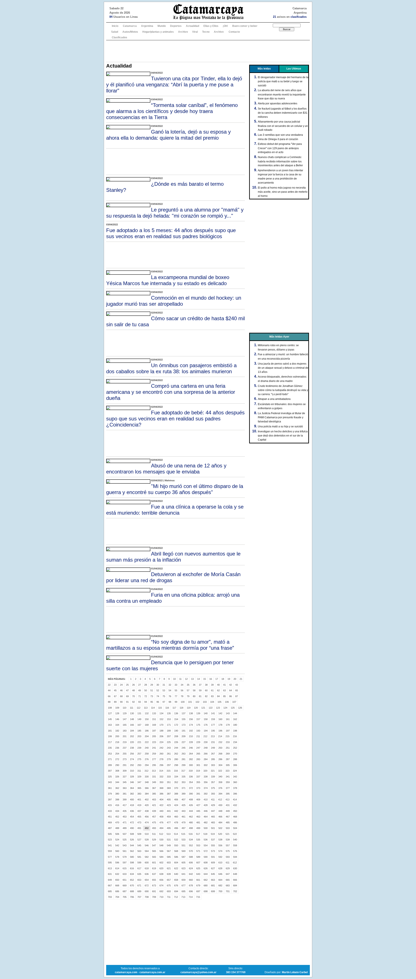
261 (169, 753)
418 (132, 805)
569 (183, 851)
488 (117, 828)
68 (121, 696)
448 (220, 811)
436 (132, 811)
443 (183, 811)
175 (198, 725)
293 (139, 765)
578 (117, 857)
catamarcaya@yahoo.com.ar (198, 972)
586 (176, 857)
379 (110, 793)
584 (161, 857)
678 (191, 885)
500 (206, 828)
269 (228, 753)
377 (228, 788)
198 (235, 730)
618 (147, 868)
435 (125, 811)
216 (235, 736)
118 (181, 707)
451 (110, 816)
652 (132, 880)
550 (176, 845)
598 (132, 862)
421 (154, 805)
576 (235, 851)
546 (147, 845)
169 (154, 725)
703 (110, 897)
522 (235, 834)
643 (198, 874)
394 (220, 793)
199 (110, 736)
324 (235, 770)
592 (220, 857)
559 (110, 851)
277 (154, 759)
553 (198, 845)
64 (230, 690)
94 (145, 702)
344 (117, 782)
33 (176, 684)
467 (228, 816)
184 (132, 730)
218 (117, 742)
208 (176, 736)
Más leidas (264, 68)
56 (182, 690)
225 (169, 742)
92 (133, 702)
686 (117, 891)
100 (183, 702)
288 (235, 759)
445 (198, 811)
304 (220, 765)
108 (110, 707)
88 (109, 702)
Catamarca (130, 25)
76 (170, 696)
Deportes (176, 25)
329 (139, 776)
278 (161, 759)
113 (146, 707)
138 (191, 713)
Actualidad (192, 25)
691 (154, 891)
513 (169, 834)
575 (228, 851)
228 (191, 742)
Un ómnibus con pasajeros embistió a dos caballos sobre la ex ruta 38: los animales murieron (171, 368)
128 (117, 713)
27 (139, 684)
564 (147, 851)
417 (125, 805)
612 (235, 862)
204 (147, 736)
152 (161, 719)
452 (117, 816)
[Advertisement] (208, 51)
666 (235, 880)
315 (169, 770)
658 (176, 880)
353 (183, 782)
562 (132, 851)
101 (190, 702)
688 (132, 891)
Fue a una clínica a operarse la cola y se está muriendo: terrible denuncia (175, 510)
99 (176, 702)
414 (235, 799)
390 (191, 793)
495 (169, 828)
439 (154, 811)
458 (161, 816)
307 (110, 770)
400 (132, 799)
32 (170, 684)
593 (228, 857)
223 (154, 742)
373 (198, 788)
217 (110, 742)
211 (198, 736)
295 (154, 765)
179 (228, 725)
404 (161, 799)
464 (206, 816)
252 (235, 747)
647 (228, 874)
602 (161, 862)
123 (218, 707)
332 (161, 776)
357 (213, 782)
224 (161, 742)
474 (147, 822)
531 (169, 839)
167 (139, 725)
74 (157, 696)
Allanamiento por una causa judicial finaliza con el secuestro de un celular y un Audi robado (283, 125)
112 (138, 707)
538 (220, 839)
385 (154, 793)
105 (219, 702)
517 (198, 834)
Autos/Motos (130, 31)
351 (169, 782)
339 (213, 776)
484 (220, 822)
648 (235, 874)
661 (198, 880)
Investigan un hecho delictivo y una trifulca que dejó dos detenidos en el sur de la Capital (283, 435)
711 (169, 897)
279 (169, 759)
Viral (195, 31)
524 (117, 839)
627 (213, 868)
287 (228, 759)
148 (132, 719)
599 (139, 862)
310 (132, 770)
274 (132, 759)
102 (197, 702)
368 (161, 788)
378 (235, 788)
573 (213, 851)
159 (213, 719)
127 (110, 713)
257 (139, 753)
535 (198, 839)
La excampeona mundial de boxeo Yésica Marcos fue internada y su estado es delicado (167, 280)
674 (161, 885)
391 (198, 793)
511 (154, 834)
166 (132, 725)
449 (228, 811)
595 (110, 862)
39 (212, 684)
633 (125, 874)
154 (176, 719)
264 (191, 753)
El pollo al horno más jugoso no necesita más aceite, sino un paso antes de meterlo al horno (282, 191)
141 (213, 713)
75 (163, 696)
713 (183, 897)
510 (147, 834)
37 (200, 684)
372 (191, 788)
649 (110, 880)
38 (206, 684)
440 (161, 811)
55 (176, 690)
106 (227, 702)
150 (147, 719)
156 (191, 719)
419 (139, 805)
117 (174, 707)
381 (125, 793)
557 (228, 845)
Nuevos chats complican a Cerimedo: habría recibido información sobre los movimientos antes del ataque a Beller (280, 161)
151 (154, 719)
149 (139, 719)
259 (154, 753)
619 (154, 868)
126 (240, 707)
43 (236, 684)
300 (191, 765)
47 (127, 690)
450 (235, 811)
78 (182, 696)
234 (235, 742)
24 (121, 684)
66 (109, 696)
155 (183, 719)
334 (176, 776)
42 (230, 684)
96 (157, 702)
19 (229, 679)
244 (176, 747)
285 (213, 759)
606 (191, 862)
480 (191, 822)
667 (110, 885)
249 (213, 747)
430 (220, 805)
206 (161, 736)
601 (154, 862)
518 (205, 834)
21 (241, 679)
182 (117, 730)
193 (198, 730)
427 (198, 805)
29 (151, 684)
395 (228, 793)
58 (194, 690)
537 (213, 839)
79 (188, 696)
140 (206, 713)
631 (110, 874)
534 (191, 839)
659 (183, 880)
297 (169, 765)
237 (125, 747)
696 (191, 891)
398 (117, 799)
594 (235, 857)
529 (154, 839)
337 (198, 776)
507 (125, 834)
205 (154, 736)
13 (192, 679)
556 (220, 845)
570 (191, 851)
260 (161, 753)
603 (169, 862)
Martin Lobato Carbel (295, 972)
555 (213, 845)
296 (161, 765)
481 (198, 822)
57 (188, 690)
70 (133, 696)
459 (169, 816)
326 (117, 776)
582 (147, 857)
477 (169, 822)
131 (139, 713)
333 (169, 776)
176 (206, 725)
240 (147, 747)
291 (125, 765)
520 (220, 834)
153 (169, 719)
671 (139, 885)
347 (139, 782)
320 (205, 770)
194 (206, 730)
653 (139, 880)
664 (220, 880)
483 (213, 822)
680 (206, 885)
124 (225, 707)
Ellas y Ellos (210, 25)
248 (206, 747)
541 (110, 845)
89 (115, 702)
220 (132, 742)
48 (133, 690)
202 (132, 736)
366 (147, 788)
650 (117, 880)
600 (147, 862)
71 (139, 696)
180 (235, 725)
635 (139, 874)
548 (161, 845)
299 (183, 765)
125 (233, 707)
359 (228, 782)
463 (198, 816)
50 (145, 690)
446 (206, 811)
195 (213, 730)
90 (121, 702)
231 (213, 742)
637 (154, 874)
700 (220, 891)
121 (203, 707)
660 (191, 880)
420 (147, 805)
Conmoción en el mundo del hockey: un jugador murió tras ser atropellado (173, 301)
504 (235, 828)
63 (224, 690)
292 (132, 765)
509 (139, 834)
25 (127, 684)
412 (220, 799)
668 (117, 885)
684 (235, 885)
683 (228, 885)
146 (117, 719)
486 (235, 822)
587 (183, 857)
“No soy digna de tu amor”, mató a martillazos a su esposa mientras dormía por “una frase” (170, 645)
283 (198, 759)
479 (183, 822)
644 (206, 874)
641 (183, 874)
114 (153, 707)
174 (191, 725)
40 (218, 684)
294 (147, 765)
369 (169, 788)
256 (132, 753)
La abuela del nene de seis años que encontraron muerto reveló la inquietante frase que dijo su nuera (282, 94)
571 (198, 851)
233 (228, 742)
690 (147, 891)
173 (183, 725)
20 (235, 679)
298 (176, 765)
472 (132, 822)
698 (206, 891)
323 (227, 770)
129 (125, 713)
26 (133, 684)
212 (205, 736)
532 (176, 839)
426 (191, 805)
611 (227, 862)
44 (109, 690)
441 (169, 811)
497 (183, 828)
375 (213, 788)
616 (132, 868)
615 (125, 868)
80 (194, 696)
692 (161, 891)
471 (125, 822)
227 (183, 742)
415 (110, 805)
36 (194, 684)
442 (176, 811)
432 (235, 805)
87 (236, 696)
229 (198, 742)
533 (183, 839)
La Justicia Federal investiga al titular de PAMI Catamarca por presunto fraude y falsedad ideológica (281, 417)
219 (125, 742)
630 (235, 868)
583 (154, 857)
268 (220, 753)
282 (191, 759)
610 (220, 862)
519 (213, 834)
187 (154, 730)
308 (117, 770)
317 (183, 770)
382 (132, 793)
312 (146, 770)
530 (161, 839)
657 (169, 880)
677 (183, 885)
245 (183, 747)
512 (161, 834)
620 (161, 868)
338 (206, 776)
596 (117, 862)
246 (191, 747)
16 (210, 679)
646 (220, 874)
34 (182, 684)
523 (110, 839)
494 (161, 828)
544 (132, 845)
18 (222, 679)
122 (211, 707)
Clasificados (119, 37)
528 (147, 839)
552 (191, 845)
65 (236, 690)
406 (176, 799)
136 (176, 713)
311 (139, 770)
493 (154, 828)
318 (191, 770)
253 (110, 753)
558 (235, 845)
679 (198, 885)
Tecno (206, 31)
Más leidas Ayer (279, 336)
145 (110, 719)
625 (198, 868)
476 (161, 822)
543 (125, 845)
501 (213, 828)
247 (198, 747)
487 (110, 828)
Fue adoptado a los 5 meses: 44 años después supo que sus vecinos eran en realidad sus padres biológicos (171, 233)
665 (228, 880)
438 (147, 811)
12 (186, 679)
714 (191, 897)
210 (191, 736)
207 (169, 736)
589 (198, 857)
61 (212, 690)
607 (198, 862)
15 (204, 679)
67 (115, 696)
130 (132, 713)
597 (125, 862)
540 (235, 839)
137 (183, 713)
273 (125, 759)
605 (183, 862)
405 (169, 799)
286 (220, 759)
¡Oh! (225, 25)
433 (110, 811)
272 (117, 759)
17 (216, 679)
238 (132, 747)
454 (132, 816)
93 (139, 702)
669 (125, 885)
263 (183, 753)
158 (206, 719)
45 (115, 690)
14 (198, 679)
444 (191, 811)
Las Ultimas (293, 68)
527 (139, 839)
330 (147, 776)
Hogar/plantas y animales (158, 31)
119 (188, 707)
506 (117, 834)
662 (206, 880)
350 (161, 782)
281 (183, 759)
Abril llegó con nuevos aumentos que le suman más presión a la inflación (173, 557)
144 (235, 713)
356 (206, 782)
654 (147, 880)
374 (206, 788)
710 (161, 897)
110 (124, 707)
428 (206, 805)
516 (191, 834)
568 (176, 851)
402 (147, 799)
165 (125, 725)
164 (117, 725)
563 (139, 851)
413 (227, 799)
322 (220, 770)
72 (145, 696)
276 (147, 759)
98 (170, 702)
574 (220, 851)
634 (132, 874)
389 (183, 793)
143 (228, 713)
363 (125, 788)
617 (139, 868)
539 (228, 839)
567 (169, 851)
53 (163, 690)
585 (169, 857)
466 (220, 816)
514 (176, 834)
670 (132, 885)
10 (174, 679)
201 (125, 736)
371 (183, 788)
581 (139, 857)
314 (161, 770)
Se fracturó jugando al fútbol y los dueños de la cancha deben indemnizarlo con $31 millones (282, 112)
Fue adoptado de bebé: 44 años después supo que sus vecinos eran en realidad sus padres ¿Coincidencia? (175, 419)
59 (200, 690)
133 (154, 713)
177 (213, 725)
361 (110, 788)
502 (220, 828)
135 (169, 713)
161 (228, 719)
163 (110, 725)
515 (183, 834)
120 (196, 707)
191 (183, 730)
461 (183, 816)
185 (139, 730)
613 (110, 868)
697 (198, 891)
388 (176, 793)
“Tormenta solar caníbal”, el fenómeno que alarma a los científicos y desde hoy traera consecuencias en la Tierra (172, 111)
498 (191, 828)
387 (169, 793)
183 (125, 730)
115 (160, 707)
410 (206, 799)
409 (198, 799)
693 (169, 891)
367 (154, 788)
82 (206, 696)
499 (198, 828)
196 (220, 730)
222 (147, 742)
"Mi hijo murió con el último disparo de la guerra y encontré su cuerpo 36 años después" (174, 489)
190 (176, 730)
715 (198, 897)
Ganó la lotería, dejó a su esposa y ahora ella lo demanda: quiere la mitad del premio (168, 135)
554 (206, 845)
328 (132, 776)
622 (176, 868)
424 (176, 805)
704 (117, 897)
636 (147, 874)
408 (191, 799)
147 (125, 719)
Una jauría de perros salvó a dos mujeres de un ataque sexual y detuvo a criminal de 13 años (283, 367)
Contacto (234, 31)
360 (235, 782)
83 (212, 696)
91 (127, 702)
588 (191, 857)
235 (110, 747)
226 (176, 742)
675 (169, 885)
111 (131, 707)
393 (213, 793)
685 (110, 891)
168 (147, 725)
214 (220, 736)
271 (110, 759)
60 (206, 690)
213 (213, 736)
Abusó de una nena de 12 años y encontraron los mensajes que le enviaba (166, 469)
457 (154, 816)
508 (132, 834)
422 (161, 805)
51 (151, 690)
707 (139, 897)
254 (117, 753)
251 (228, 747)
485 (228, 822)
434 (117, 811)
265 (198, 753)
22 (109, 684)
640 (176, 874)
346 (132, 782)
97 (163, 702)
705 (125, 897)
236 (117, 747)
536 (206, 839)
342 (235, 776)
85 (224, 696)
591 (213, 857)
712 (176, 897)
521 (227, 834)
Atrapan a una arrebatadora (274, 399)
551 (183, 845)
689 (139, 891)
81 (200, 696)
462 (191, 816)
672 (147, 885)
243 (169, 747)
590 (206, 857)
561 (125, 851)
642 (191, 874)
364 (132, 788)
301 (198, 765)
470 (117, 822)
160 (220, 719)
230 (206, 742)
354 (191, 782)
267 (213, 753)
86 (230, 696)
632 (117, 874)
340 (220, 776)
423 (169, 805)
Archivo (183, 31)
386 (161, 793)
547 (154, 845)
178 (220, 725)
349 (154, 782)
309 (125, 770)
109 (117, 707)
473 (139, 822)
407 (183, 799)
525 (125, 839)
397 (110, 799)
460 (176, 816)
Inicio (115, 25)
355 (198, 782)
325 (110, 776)
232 (220, 742)
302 (206, 765)
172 (176, 725)
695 (183, 891)
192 (191, 730)
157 (198, 719)
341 (228, 776)
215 (227, 736)
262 (176, 753)
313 (154, 770)
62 (218, 690)
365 (139, 788)
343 (110, 782)
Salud (114, 31)
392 (206, 793)
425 (183, 805)
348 (147, 782)
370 (176, 788)
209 (183, 736)
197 (228, 730)
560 (117, 851)
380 (117, 793)
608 (206, 862)
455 (139, 816)
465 (213, 816)
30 (157, 684)
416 (117, 805)
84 (218, 696)
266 (206, 753)
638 (161, 874)
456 (147, 816)
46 (121, 690)
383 (139, 793)
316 (176, 770)
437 (139, 811)
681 (213, 885)
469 (110, 822)
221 (139, 742)
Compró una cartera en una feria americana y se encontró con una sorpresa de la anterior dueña (170, 392)
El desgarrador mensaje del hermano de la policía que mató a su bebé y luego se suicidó (283, 81)
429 (213, 805)
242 (161, 747)
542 (117, 845)
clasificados (299, 16)
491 (139, 828)
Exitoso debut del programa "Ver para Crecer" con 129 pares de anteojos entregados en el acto (280, 148)
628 (220, 868)
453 (125, 816)
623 (183, 868)
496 (176, 828)
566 (161, 851)
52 (157, 690)
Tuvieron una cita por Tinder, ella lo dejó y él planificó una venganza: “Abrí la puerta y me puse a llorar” (174, 85)
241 (154, 747)
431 (228, 805)
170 (161, 725)
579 (125, 857)
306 (235, 765)
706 (132, 897)
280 (176, 759)
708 (147, 897)
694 (176, 891)
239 (139, 747)
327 (125, 776)
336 (191, 776)
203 (139, 736)
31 (163, 684)
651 (125, 880)
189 (169, 730)
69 (127, 696)
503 (228, 828)
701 (228, 891)
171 (169, 725)
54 (170, 690)
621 (169, 868)
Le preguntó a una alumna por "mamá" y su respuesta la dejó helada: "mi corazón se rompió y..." (175, 213)
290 (117, 765)
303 (213, 765)
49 (139, 690)
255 (125, 753)
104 (212, 702)
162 (235, 719)
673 (154, 885)
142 (220, 713)
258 (147, 753)
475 (154, 822)
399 (125, 799)
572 (206, 851)
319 (198, 770)
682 (220, 885)
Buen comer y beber (244, 25)
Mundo (162, 25)
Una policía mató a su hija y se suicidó (280, 426)
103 (205, 702)
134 (161, 713)
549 (169, 845)
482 (206, 822)
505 (110, 834)
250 (220, 747)
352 (176, 782)
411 (213, 799)
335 (183, 776)
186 (147, 730)
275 (139, 759)
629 (228, 868)
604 (176, 862)
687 (125, 891)
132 (147, 713)
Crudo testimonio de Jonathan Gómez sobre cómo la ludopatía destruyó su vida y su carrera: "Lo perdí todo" (283, 390)
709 (154, 897)
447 (213, 811)
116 (167, 707)
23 (115, 684)
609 (213, 862)
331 (154, 776)
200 (117, 736)
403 (154, 799)
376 (220, 788)
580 (132, 857)
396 (235, 793)
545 (139, 845)
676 (176, 885)
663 (213, 880)
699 (213, 891)
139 (198, 713)
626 (206, 868)
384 (147, 793)
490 (132, 828)
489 (125, 828)
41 (224, 684)
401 (139, 799)
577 (110, 857)
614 (117, 868)
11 (180, 679)
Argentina (147, 25)
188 (161, 730)
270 (235, 753)
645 (213, 874)
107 (234, 702)
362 (117, 788)
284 (206, 759)
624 (191, 868)
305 (228, 765)
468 (235, 816)
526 (132, 839)
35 (188, 684)
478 (176, 822)
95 (151, 702)
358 (220, 782)
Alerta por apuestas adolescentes (277, 103)
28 (145, 684)
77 (176, 696)
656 (161, 880)
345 (125, 782)
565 (154, 851)
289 (110, 765)
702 (235, 891)
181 (110, 730)
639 (169, 874)
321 (213, 770)
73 (151, 696)
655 (154, 880)
